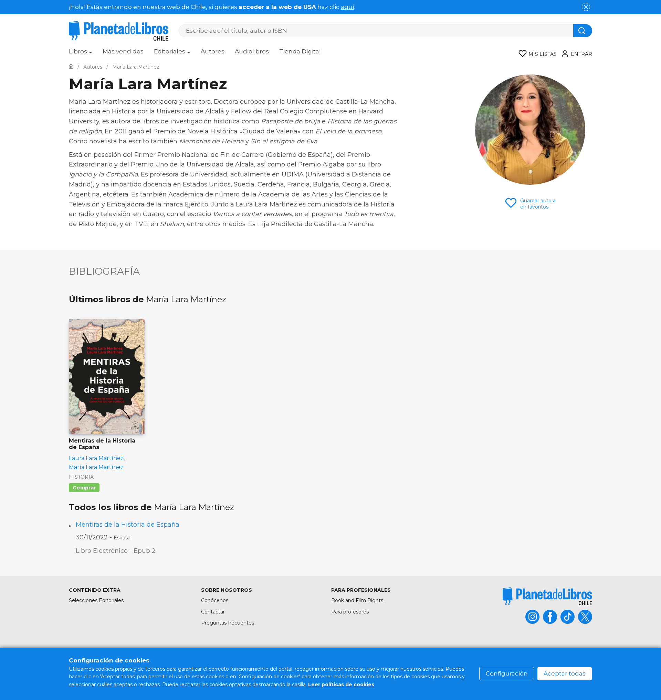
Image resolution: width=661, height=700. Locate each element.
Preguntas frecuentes (227, 623)
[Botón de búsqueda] (582, 30)
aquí (347, 6)
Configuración (507, 673)
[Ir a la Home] (71, 67)
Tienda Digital (300, 51)
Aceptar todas (565, 673)
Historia (81, 477)
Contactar (213, 612)
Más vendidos (123, 51)
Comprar (84, 488)
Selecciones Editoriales (96, 600)
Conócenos (214, 600)
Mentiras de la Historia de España (127, 524)
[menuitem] (80, 54)
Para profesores (350, 612)
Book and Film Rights (357, 600)
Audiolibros (252, 51)
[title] (547, 596)
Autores (212, 51)
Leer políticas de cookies (341, 684)
